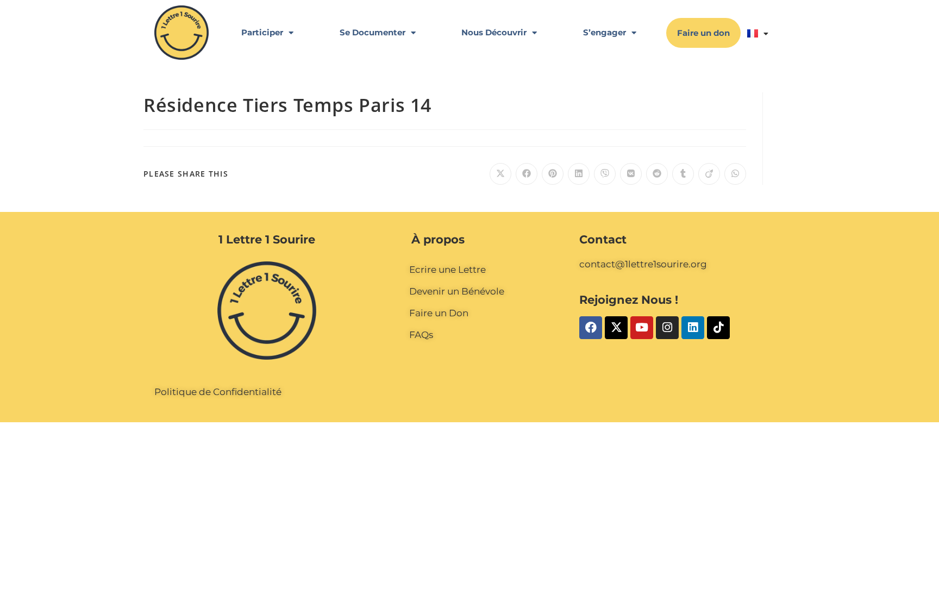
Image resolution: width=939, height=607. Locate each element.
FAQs (421, 334)
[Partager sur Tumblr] (683, 174)
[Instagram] (667, 327)
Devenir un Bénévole (456, 291)
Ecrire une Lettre (447, 269)
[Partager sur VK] (631, 174)
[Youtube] (641, 327)
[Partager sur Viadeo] (709, 174)
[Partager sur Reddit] (657, 174)
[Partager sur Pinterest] (553, 174)
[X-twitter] (616, 327)
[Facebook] (590, 327)
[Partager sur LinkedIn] (579, 174)
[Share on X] (500, 174)
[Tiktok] (718, 327)
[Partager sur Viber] (605, 174)
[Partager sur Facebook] (526, 174)
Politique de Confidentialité (217, 391)
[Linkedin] (692, 327)
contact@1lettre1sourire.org (643, 264)
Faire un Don (438, 313)
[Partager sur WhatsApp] (735, 174)
